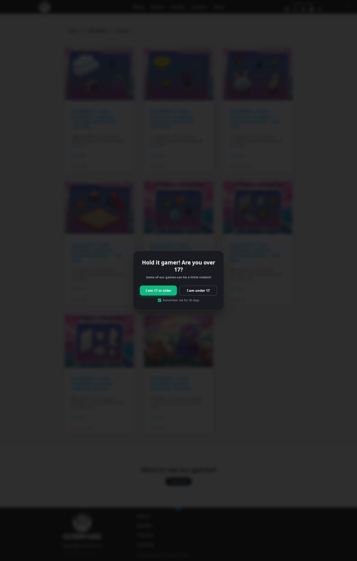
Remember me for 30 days (181, 300)
